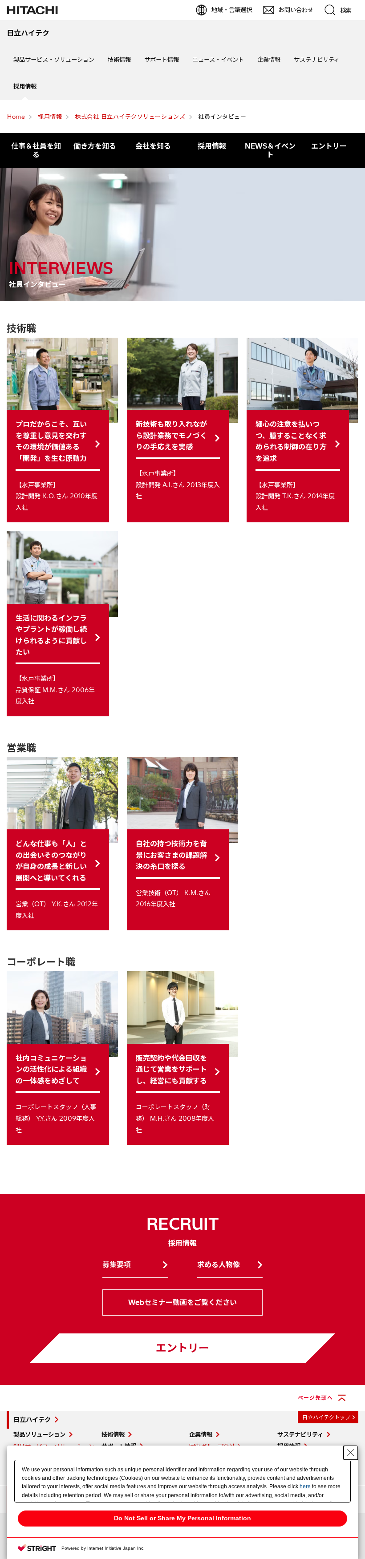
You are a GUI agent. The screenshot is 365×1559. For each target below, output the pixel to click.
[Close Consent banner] (351, 1453)
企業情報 (268, 59)
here (305, 1486)
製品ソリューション (39, 1434)
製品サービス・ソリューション (53, 59)
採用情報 (24, 86)
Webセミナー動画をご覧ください (182, 1302)
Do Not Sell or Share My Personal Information (182, 1518)
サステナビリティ (317, 59)
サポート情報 (161, 59)
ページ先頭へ (315, 1397)
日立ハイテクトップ (326, 1417)
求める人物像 (218, 1264)
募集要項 (116, 1264)
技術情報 (119, 59)
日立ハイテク (32, 1420)
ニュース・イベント (218, 59)
